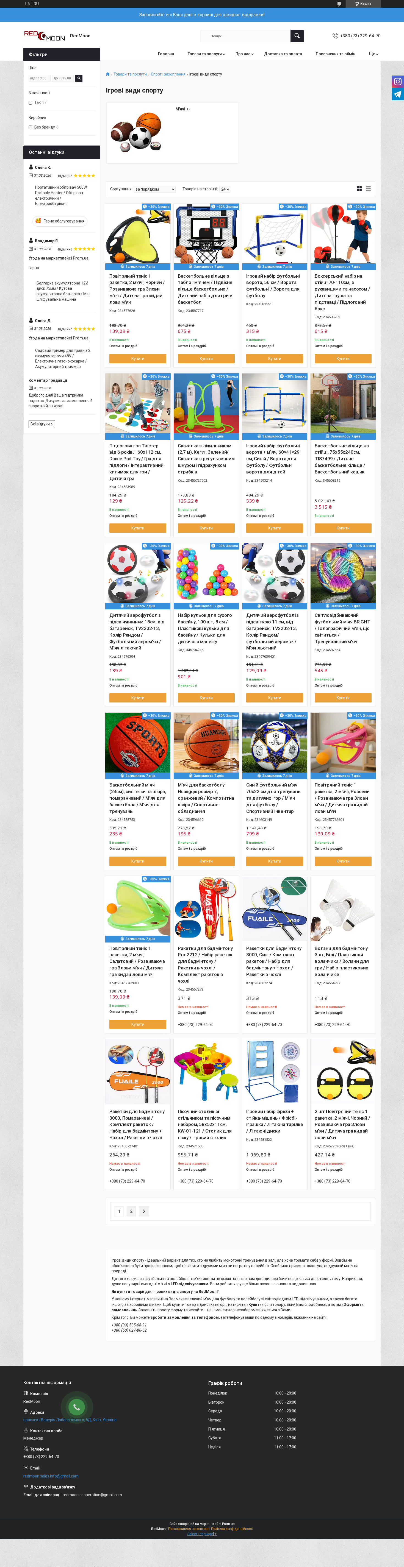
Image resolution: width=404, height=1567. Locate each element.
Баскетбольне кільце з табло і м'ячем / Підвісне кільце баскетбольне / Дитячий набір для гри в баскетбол (205, 289)
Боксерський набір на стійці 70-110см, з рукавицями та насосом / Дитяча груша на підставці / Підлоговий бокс (342, 292)
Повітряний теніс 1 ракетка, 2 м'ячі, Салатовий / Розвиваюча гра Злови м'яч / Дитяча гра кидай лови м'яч (137, 961)
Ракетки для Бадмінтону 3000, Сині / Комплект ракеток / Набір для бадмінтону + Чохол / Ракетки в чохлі (273, 961)
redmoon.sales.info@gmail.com (51, 1476)
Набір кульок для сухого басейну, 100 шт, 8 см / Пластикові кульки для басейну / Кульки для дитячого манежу (205, 628)
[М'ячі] (137, 132)
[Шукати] (297, 36)
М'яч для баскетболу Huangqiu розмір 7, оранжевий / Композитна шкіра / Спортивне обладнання (206, 798)
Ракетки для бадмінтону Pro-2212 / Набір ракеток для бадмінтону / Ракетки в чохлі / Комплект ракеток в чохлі (205, 965)
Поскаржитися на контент (188, 1529)
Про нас (243, 54)
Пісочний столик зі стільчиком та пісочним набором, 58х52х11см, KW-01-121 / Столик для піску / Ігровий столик (205, 1124)
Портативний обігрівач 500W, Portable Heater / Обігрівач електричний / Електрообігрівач (61, 195)
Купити (137, 358)
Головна (166, 54)
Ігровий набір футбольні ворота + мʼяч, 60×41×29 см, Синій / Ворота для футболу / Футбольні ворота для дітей (273, 459)
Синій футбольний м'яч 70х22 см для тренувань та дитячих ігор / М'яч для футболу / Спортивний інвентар (273, 798)
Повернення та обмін (335, 54)
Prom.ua (228, 1524)
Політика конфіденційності (232, 1529)
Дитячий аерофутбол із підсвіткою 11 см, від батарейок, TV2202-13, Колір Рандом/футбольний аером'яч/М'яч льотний (272, 631)
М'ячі (180, 109)
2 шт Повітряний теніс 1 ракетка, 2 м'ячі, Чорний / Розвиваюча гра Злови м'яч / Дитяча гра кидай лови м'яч (342, 1124)
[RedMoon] (44, 36)
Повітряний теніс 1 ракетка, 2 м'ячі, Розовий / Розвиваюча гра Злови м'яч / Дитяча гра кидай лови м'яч (342, 798)
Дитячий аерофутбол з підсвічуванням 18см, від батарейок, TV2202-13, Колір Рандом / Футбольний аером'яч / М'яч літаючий (137, 631)
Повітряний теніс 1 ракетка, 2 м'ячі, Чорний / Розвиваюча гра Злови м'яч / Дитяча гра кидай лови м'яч (137, 289)
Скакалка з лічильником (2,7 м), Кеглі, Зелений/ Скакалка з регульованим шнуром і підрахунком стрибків (206, 459)
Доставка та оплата (283, 54)
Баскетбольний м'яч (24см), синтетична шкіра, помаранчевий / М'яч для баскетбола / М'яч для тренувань (137, 798)
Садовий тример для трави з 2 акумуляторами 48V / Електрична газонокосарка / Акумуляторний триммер (62, 358)
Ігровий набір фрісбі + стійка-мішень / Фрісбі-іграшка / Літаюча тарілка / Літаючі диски (274, 1121)
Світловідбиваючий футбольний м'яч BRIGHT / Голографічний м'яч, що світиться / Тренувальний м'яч (342, 628)
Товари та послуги (205, 54)
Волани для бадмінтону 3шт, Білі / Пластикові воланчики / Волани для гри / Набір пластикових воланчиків (342, 961)
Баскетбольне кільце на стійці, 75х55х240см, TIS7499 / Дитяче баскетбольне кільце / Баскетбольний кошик (342, 459)
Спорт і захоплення (168, 74)
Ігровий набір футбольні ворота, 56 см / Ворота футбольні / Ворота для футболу (273, 285)
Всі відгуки (40, 424)
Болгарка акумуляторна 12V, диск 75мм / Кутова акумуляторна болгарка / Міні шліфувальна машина (63, 291)
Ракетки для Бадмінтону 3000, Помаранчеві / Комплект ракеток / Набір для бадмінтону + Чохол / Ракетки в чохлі (137, 1124)
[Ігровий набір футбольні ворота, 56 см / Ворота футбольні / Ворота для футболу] (274, 236)
